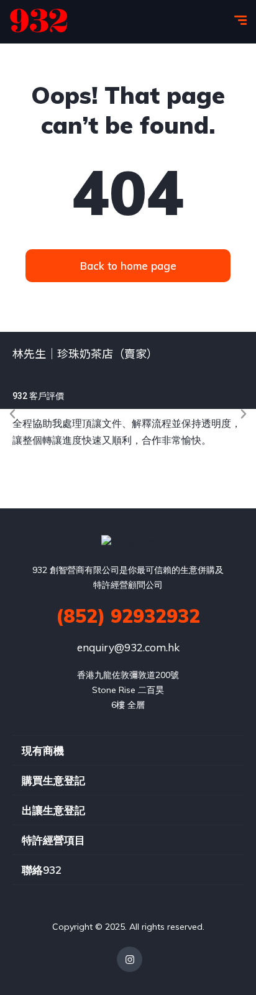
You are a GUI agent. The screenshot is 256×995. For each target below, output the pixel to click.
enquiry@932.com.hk (128, 647)
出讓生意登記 (53, 810)
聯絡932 (42, 869)
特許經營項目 (53, 839)
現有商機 (43, 750)
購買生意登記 (53, 780)
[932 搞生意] (38, 21)
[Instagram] (129, 959)
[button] (12, 414)
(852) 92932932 (128, 616)
